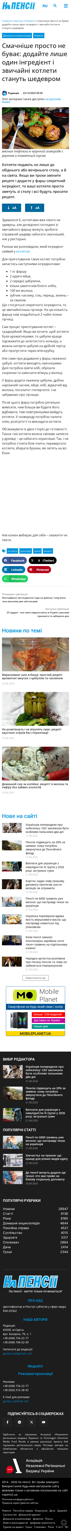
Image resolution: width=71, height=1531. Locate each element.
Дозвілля (38, 1518)
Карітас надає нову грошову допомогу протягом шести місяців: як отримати (45, 884)
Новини (30, 20)
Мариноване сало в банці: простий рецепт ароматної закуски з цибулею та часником (32, 676)
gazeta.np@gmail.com (17, 1353)
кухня (37, 551)
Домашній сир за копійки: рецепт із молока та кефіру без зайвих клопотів (35, 785)
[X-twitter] (31, 1422)
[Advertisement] (35, 494)
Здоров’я (62, 1510)
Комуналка (41, 1510)
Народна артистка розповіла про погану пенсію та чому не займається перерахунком (46, 961)
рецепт (48, 551)
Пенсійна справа (23, 1510)
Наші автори (35, 1319)
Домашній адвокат (30, 1514)
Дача (52, 1510)
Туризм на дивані (13, 1527)
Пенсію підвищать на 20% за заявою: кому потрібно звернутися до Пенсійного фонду (45, 847)
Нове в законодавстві (15, 1522)
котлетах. (23, 251)
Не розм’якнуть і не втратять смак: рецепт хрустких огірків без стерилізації (31, 731)
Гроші (28, 1527)
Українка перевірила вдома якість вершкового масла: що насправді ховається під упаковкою (46, 921)
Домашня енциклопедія (17, 35)
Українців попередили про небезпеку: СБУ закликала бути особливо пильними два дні (47, 828)
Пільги (49, 1518)
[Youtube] (43, 1422)
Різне (51, 1527)
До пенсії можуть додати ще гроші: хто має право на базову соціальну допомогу (46, 1176)
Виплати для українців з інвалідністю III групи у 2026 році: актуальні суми (45, 866)
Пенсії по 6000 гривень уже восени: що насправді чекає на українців (47, 902)
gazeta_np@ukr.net (15, 1401)
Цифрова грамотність (42, 1522)
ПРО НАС (35, 1301)
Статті (59, 1527)
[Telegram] (19, 1422)
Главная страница (12, 20)
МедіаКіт (35, 1366)
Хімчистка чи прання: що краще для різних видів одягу (47, 1157)
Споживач (40, 1527)
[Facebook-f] (7, 1422)
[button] (66, 5)
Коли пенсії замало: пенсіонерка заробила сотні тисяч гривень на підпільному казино (46, 942)
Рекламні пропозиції (35, 1374)
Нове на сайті (19, 816)
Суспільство (10, 1514)
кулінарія (25, 551)
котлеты (12, 551)
